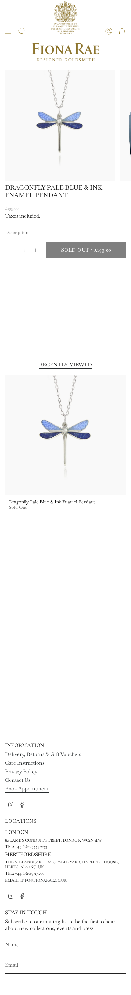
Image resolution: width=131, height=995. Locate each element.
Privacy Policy (21, 771)
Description (16, 232)
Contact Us (17, 780)
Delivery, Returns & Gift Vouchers (43, 754)
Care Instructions (24, 763)
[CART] (122, 31)
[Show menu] (8, 31)
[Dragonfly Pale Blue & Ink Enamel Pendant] (65, 435)
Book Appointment (27, 788)
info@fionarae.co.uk (43, 880)
